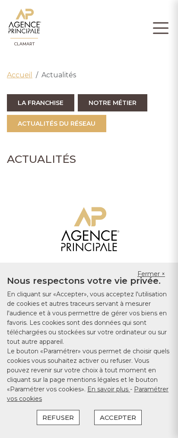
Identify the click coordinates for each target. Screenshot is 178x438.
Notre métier (113, 103)
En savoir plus (108, 389)
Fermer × (151, 274)
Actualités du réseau (56, 123)
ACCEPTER (118, 417)
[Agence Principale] (89, 229)
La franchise (41, 103)
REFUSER (58, 417)
